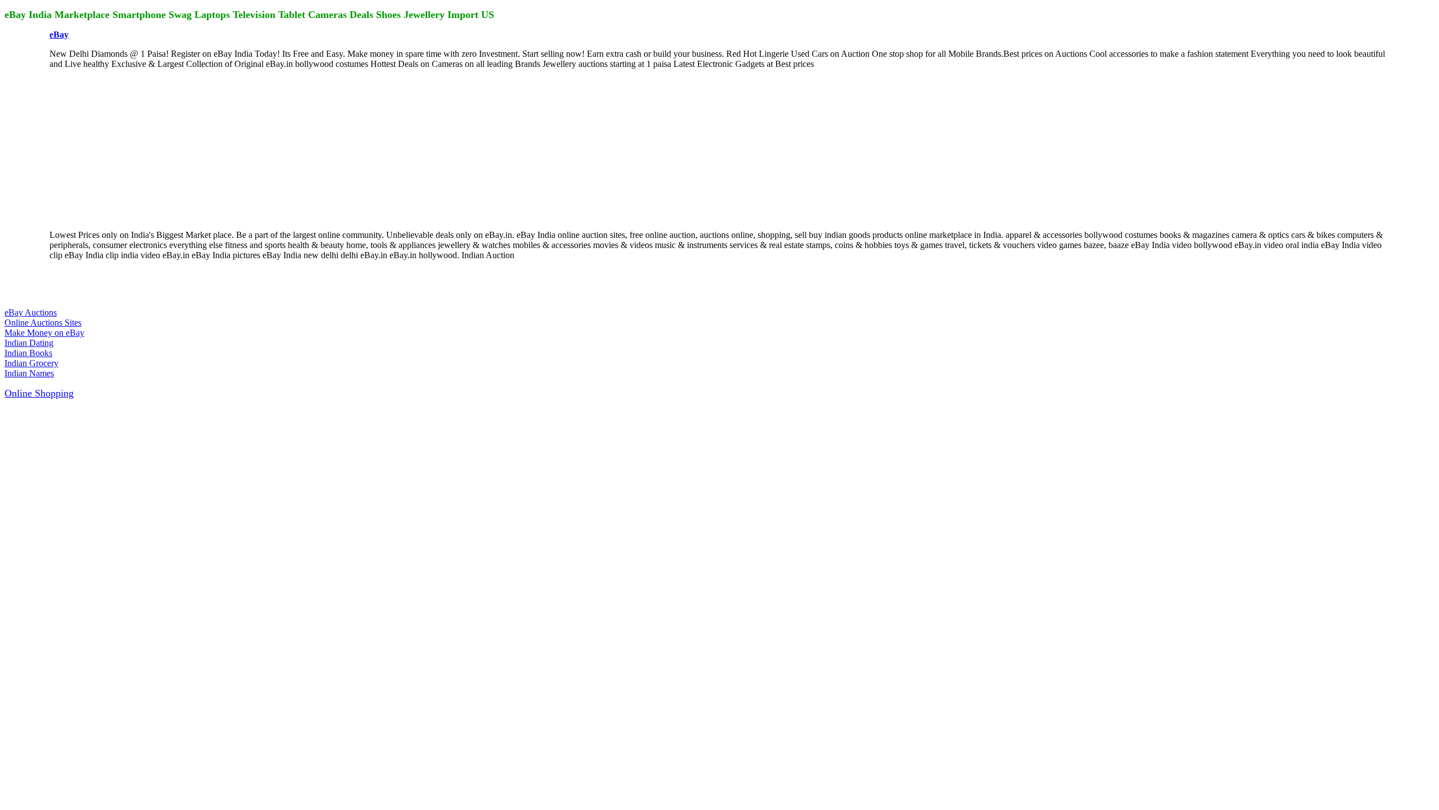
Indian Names (29, 373)
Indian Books (28, 353)
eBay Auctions (30, 312)
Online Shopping (39, 393)
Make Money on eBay (44, 333)
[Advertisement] (133, 148)
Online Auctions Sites (43, 322)
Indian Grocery (31, 363)
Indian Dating (28, 343)
